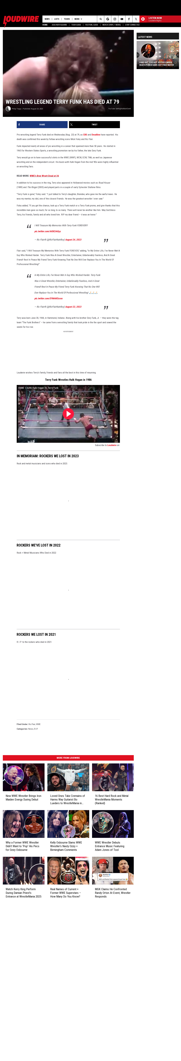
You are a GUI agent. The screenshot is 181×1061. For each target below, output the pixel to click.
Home (45, 25)
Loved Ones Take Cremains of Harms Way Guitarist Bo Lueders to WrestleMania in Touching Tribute (67, 799)
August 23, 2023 (73, 306)
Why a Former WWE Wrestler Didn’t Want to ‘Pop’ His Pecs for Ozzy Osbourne (22, 846)
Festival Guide (91, 25)
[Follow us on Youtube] (121, 19)
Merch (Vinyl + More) (112, 25)
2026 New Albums (59, 25)
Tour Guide (76, 25)
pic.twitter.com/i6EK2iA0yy (47, 231)
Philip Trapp (16, 109)
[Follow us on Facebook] (128, 19)
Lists (56, 19)
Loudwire (112, 445)
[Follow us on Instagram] (114, 19)
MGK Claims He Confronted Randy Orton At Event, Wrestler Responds (113, 892)
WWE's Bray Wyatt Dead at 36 (44, 175)
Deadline (96, 134)
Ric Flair (32, 724)
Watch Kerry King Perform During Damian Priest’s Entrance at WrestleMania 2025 (23, 892)
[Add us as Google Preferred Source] (107, 19)
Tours (67, 19)
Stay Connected (132, 25)
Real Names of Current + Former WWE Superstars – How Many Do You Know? (65, 892)
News (47, 19)
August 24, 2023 (73, 239)
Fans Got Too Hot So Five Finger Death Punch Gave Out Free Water (156, 63)
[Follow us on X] (135, 19)
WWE (38, 724)
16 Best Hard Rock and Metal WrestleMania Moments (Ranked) (111, 799)
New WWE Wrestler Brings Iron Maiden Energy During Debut (23, 797)
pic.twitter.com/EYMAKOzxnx (48, 298)
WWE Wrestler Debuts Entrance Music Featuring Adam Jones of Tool (109, 846)
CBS (85, 134)
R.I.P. (36, 729)
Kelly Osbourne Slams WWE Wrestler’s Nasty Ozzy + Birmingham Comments (66, 846)
